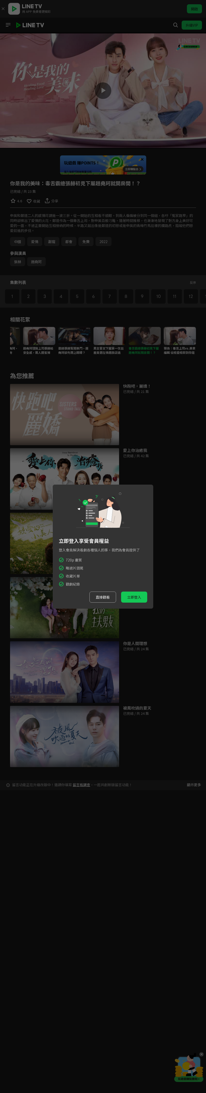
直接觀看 (103, 597)
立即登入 (134, 597)
